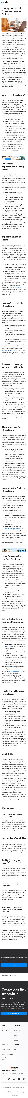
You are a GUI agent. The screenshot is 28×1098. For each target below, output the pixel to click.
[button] (25, 2)
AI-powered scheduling (15, 671)
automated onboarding (11, 528)
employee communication (9, 350)
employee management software (11, 85)
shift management (11, 406)
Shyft (6, 646)
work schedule (17, 287)
